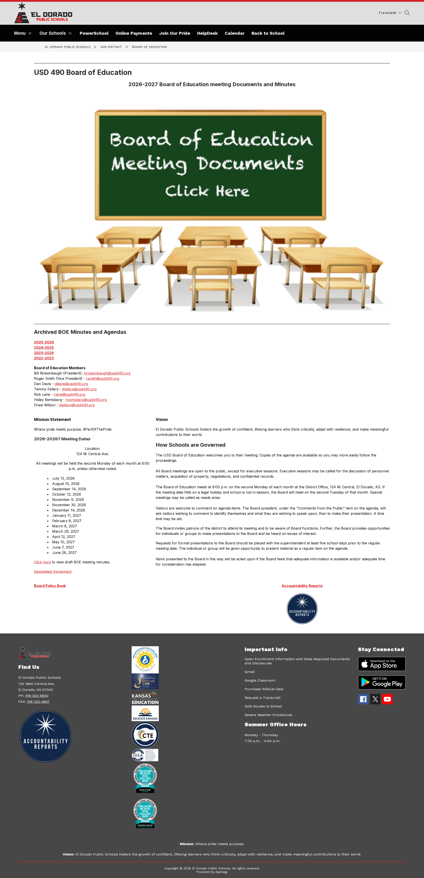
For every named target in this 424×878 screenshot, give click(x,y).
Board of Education (149, 47)
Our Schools (53, 33)
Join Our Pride (174, 33)
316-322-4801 (38, 701)
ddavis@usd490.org (71, 384)
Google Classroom (260, 680)
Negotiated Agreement (53, 571)
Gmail (250, 672)
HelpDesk (207, 33)
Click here (42, 562)
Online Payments (133, 33)
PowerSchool (94, 33)
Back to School (268, 33)
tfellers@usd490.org (79, 389)
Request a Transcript (262, 698)
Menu (20, 33)
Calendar (234, 33)
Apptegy (221, 872)
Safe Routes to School (263, 706)
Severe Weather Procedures (268, 715)
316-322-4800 (36, 696)
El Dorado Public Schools (68, 47)
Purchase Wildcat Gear (264, 689)
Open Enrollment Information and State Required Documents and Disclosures (297, 661)
